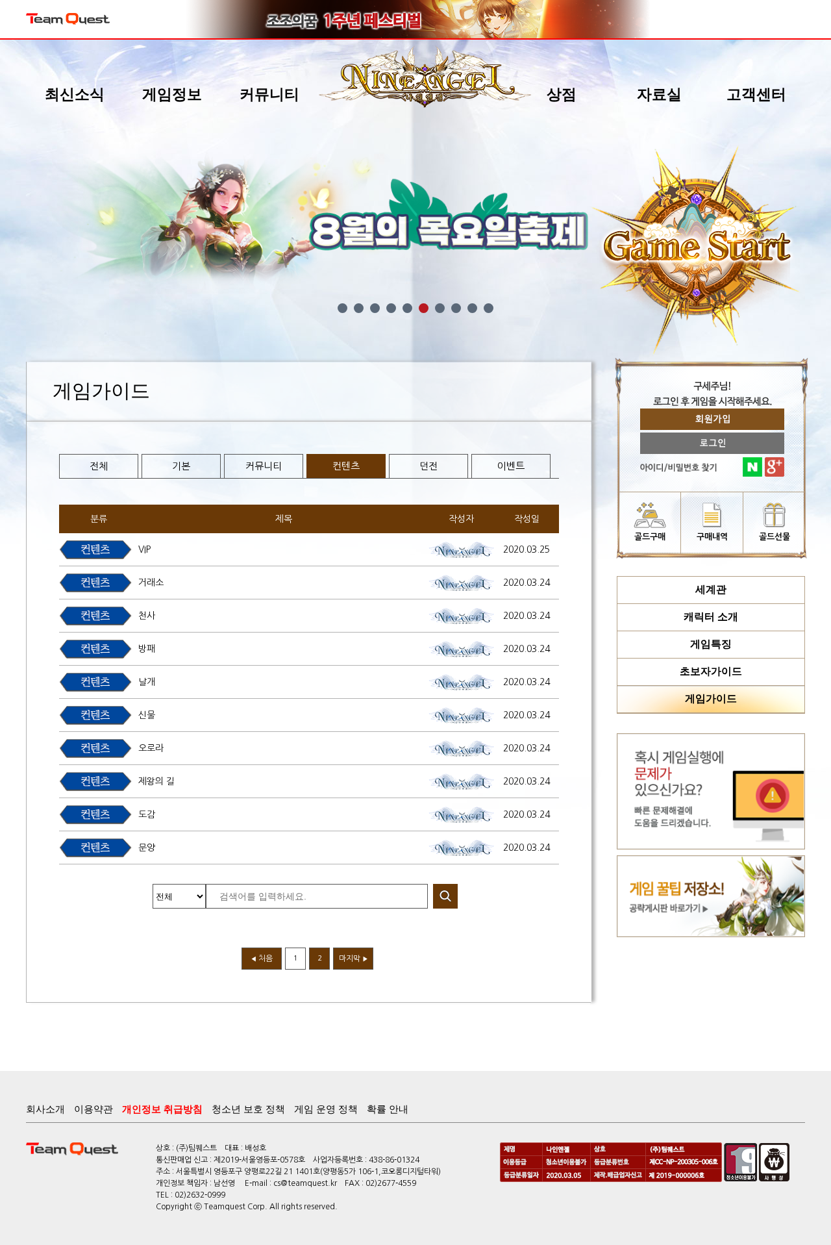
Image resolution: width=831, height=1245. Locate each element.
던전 (428, 466)
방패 (146, 648)
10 (488, 308)
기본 (181, 466)
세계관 (710, 589)
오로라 (151, 748)
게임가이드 (711, 698)
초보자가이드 (711, 671)
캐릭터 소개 (711, 616)
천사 (146, 615)
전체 (99, 466)
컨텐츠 (346, 466)
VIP (144, 549)
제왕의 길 (156, 781)
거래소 (151, 582)
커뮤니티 (263, 466)
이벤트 (511, 466)
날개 (146, 681)
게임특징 (711, 643)
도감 (146, 814)
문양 (146, 847)
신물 (146, 715)
